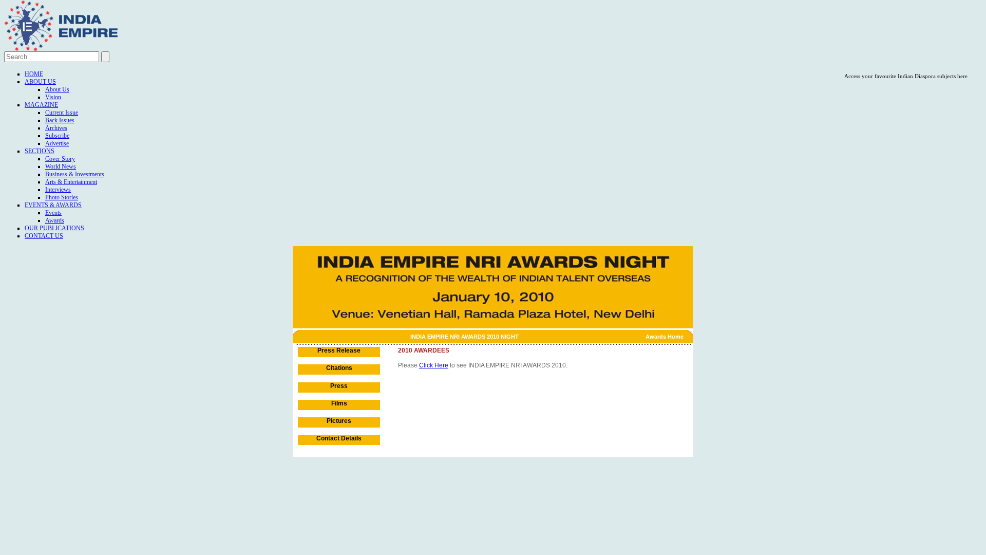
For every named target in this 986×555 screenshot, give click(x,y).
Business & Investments (74, 174)
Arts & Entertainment (71, 182)
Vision (53, 97)
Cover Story (60, 158)
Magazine (41, 104)
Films (339, 403)
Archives (56, 128)
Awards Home (665, 337)
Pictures (339, 420)
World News (60, 166)
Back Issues (59, 120)
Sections (39, 151)
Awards (54, 220)
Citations (339, 368)
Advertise (57, 143)
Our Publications (54, 228)
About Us (40, 81)
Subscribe (57, 135)
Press (339, 386)
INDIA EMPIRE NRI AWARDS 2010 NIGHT (464, 337)
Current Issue (61, 112)
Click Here (433, 365)
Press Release (339, 350)
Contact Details (339, 438)
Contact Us (44, 235)
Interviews (58, 189)
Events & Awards (53, 205)
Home (34, 74)
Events (53, 212)
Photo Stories (61, 197)
